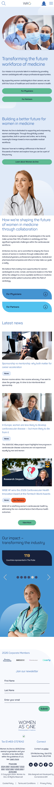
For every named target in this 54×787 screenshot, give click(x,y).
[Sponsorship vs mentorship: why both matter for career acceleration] (27, 346)
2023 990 (15, 766)
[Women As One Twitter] (36, 765)
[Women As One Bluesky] (41, 765)
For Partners (27, 99)
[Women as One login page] (44, 3)
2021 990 (10, 769)
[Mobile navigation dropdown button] (50, 3)
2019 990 (13, 772)
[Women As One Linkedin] (31, 765)
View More (27, 522)
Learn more (14, 759)
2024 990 (5, 766)
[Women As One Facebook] (46, 765)
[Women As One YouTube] (51, 765)
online (46, 749)
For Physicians (27, 91)
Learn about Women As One (27, 162)
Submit (44, 708)
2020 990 (19, 769)
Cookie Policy (8, 783)
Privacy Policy (46, 783)
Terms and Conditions (27, 783)
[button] (5, 577)
